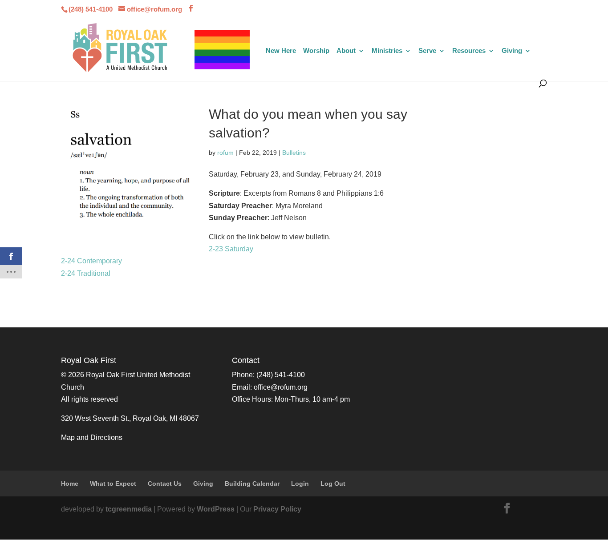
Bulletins (294, 152)
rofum (225, 152)
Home (69, 483)
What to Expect (113, 483)
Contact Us (165, 483)
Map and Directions (91, 437)
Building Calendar (252, 483)
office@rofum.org (281, 387)
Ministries (387, 51)
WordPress (216, 509)
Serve (427, 51)
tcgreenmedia (128, 509)
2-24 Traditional (85, 273)
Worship (316, 51)
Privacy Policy (277, 509)
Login (300, 483)
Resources (469, 51)
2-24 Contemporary (91, 261)
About (346, 51)
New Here (281, 51)
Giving (512, 51)
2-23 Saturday (231, 249)
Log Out (332, 483)
